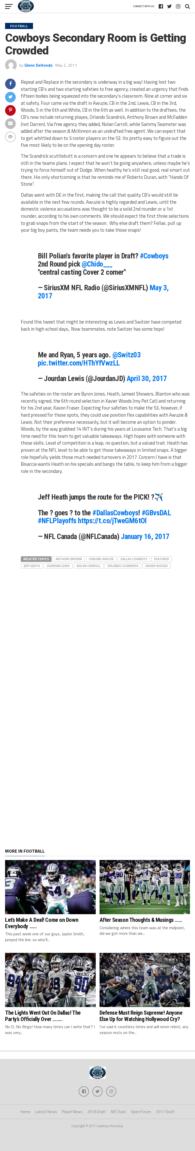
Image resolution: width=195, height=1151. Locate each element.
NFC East (118, 1112)
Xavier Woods (156, 565)
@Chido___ (97, 264)
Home (25, 1112)
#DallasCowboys (115, 512)
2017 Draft (165, 1112)
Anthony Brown (69, 558)
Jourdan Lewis (58, 565)
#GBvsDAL (156, 512)
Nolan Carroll (89, 565)
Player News (72, 1112)
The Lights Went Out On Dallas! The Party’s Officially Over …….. (43, 1015)
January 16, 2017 (145, 536)
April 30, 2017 (147, 378)
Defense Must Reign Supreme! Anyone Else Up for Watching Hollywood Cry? (141, 1015)
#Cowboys (154, 256)
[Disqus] (105, 633)
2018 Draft (96, 1112)
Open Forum (141, 1112)
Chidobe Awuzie (101, 558)
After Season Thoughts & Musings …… (141, 919)
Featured (161, 558)
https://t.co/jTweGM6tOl (112, 520)
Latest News (46, 1112)
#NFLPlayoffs (57, 520)
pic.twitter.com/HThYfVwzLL (79, 363)
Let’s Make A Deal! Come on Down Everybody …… (41, 922)
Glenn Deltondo (38, 65)
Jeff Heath (32, 565)
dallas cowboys (134, 558)
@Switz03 (126, 355)
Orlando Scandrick (122, 565)
